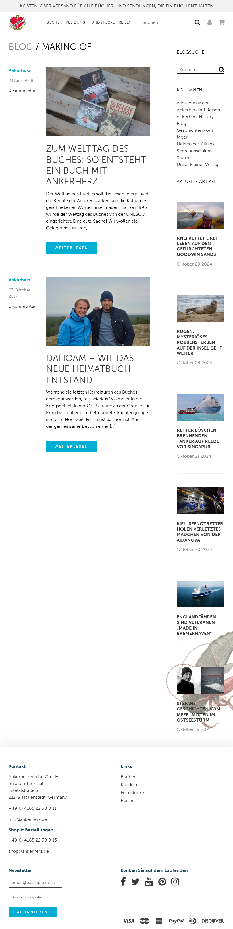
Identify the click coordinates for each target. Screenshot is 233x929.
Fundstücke (102, 22)
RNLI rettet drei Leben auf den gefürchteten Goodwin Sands (197, 246)
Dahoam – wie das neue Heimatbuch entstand (90, 369)
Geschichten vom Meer (195, 134)
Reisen (125, 22)
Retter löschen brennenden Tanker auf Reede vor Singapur (198, 438)
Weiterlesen (71, 248)
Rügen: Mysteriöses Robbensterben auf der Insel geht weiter (199, 342)
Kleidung (76, 22)
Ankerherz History (195, 116)
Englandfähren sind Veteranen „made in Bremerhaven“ (196, 625)
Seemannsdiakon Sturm (194, 154)
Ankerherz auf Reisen (198, 109)
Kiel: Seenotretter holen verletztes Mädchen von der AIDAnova (200, 532)
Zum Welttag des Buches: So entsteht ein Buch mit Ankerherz (96, 165)
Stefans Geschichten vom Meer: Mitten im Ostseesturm (198, 712)
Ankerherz (19, 70)
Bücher (54, 22)
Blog (21, 46)
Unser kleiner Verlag (197, 164)
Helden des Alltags (195, 144)
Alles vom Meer (193, 103)
